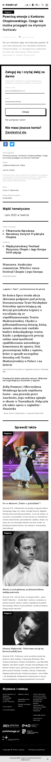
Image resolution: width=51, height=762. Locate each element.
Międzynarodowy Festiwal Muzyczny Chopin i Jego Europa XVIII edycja (26, 249)
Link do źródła (9, 170)
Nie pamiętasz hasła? (15, 119)
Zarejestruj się (15, 132)
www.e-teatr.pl (7, 706)
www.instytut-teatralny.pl (38, 719)
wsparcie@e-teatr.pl (39, 715)
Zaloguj (25, 112)
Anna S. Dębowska (11, 190)
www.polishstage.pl (9, 710)
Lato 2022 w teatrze (17, 215)
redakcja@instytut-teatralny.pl (24, 700)
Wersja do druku (27, 37)
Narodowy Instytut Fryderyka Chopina (25, 235)
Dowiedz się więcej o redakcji (24, 705)
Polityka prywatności (36, 750)
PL (37, 5)
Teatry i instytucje (9, 227)
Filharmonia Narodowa (20, 230)
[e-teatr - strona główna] (10, 5)
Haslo (7, 98)
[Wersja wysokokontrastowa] (33, 5)
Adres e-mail (10, 88)
